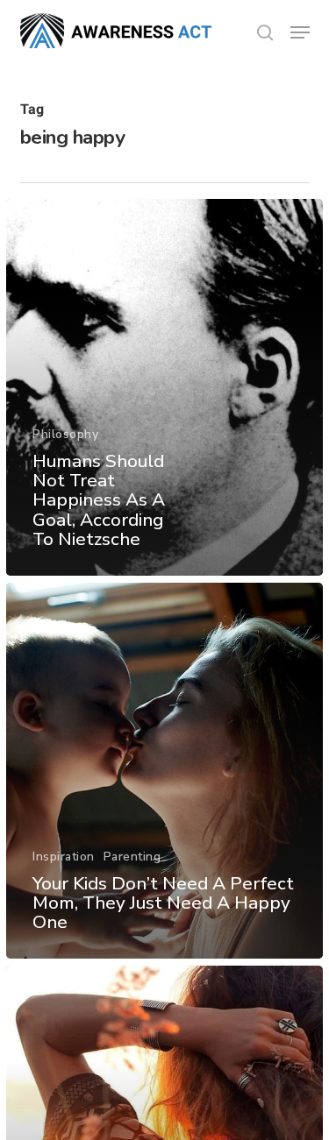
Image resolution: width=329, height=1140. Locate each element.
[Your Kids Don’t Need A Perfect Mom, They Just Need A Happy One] (164, 771)
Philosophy (65, 434)
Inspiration (63, 856)
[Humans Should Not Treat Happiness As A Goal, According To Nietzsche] (164, 387)
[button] (300, 32)
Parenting (132, 856)
